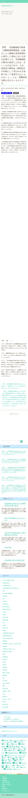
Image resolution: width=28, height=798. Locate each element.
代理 (4, 590)
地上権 (4, 625)
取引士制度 (5, 617)
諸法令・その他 (7, 699)
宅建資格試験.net (7, 6)
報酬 (6, 750)
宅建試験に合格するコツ (9, 648)
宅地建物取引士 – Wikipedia (11, 719)
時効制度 (5, 670)
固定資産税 (5, 619)
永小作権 (5, 680)
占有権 (4, 612)
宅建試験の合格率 (7, 651)
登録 (15, 765)
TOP (8, 11)
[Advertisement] (14, 30)
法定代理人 (9, 765)
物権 (4, 685)
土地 (4, 622)
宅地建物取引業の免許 (8, 633)
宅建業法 (5, 641)
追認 (18, 767)
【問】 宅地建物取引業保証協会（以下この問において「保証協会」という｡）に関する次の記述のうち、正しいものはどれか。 (13, 386)
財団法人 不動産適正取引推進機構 (13, 721)
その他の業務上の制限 (8, 580)
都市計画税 (5, 707)
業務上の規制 (6, 672)
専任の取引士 (11, 757)
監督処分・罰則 (7, 691)
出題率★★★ (6, 606)
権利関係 (5, 675)
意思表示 (5, 659)
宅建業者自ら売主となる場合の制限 (12, 643)
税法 (4, 693)
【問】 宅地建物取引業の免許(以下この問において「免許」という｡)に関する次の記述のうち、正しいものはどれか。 (13, 453)
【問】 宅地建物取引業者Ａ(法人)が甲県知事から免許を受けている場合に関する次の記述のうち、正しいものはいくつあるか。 (13, 461)
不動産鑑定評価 (7, 585)
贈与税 (4, 701)
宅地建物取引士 (13, 750)
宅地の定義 (7, 547)
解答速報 (5, 696)
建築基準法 (5, 656)
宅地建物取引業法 (7, 635)
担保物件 (5, 667)
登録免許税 (5, 688)
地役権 (4, 630)
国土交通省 (7, 717)
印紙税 (4, 614)
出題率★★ (5, 604)
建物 (4, 654)
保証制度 (5, 596)
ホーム (4, 776)
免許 (4, 744)
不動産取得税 (6, 582)
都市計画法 (5, 704)
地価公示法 (5, 627)
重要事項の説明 (17, 769)
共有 (4, 598)
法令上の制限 (6, 683)
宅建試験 (16, 93)
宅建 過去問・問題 (6, 93)
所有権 (4, 662)
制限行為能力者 (7, 609)
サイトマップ (5, 790)
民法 (4, 678)
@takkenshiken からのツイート (9, 731)
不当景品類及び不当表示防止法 (11, 588)
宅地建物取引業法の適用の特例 (14, 560)
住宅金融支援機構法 (8, 593)
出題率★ (5, 601)
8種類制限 (5, 740)
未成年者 (11, 760)
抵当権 (4, 664)
